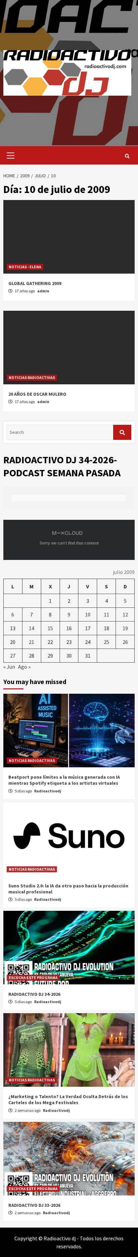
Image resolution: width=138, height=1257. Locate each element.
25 (106, 642)
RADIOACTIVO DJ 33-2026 (34, 1205)
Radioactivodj (47, 790)
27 (12, 655)
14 (31, 628)
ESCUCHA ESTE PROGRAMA (33, 977)
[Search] (127, 156)
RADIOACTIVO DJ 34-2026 (34, 994)
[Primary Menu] (8, 155)
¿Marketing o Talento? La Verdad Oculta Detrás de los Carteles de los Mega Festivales (68, 1099)
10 (87, 614)
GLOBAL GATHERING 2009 (34, 283)
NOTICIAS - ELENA (25, 266)
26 (125, 642)
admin (43, 290)
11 (106, 614)
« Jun (9, 666)
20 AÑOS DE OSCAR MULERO (37, 394)
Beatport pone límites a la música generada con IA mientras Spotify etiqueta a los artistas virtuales (64, 780)
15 (50, 628)
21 (31, 642)
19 (125, 628)
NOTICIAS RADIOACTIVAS (32, 377)
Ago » (24, 666)
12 (125, 614)
